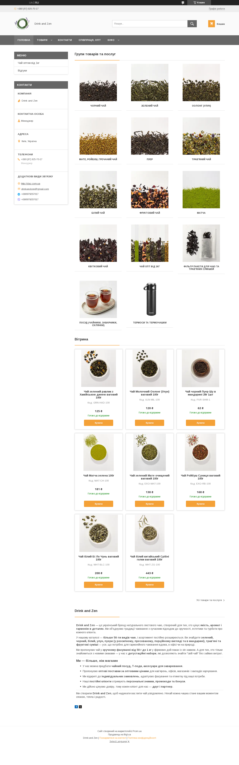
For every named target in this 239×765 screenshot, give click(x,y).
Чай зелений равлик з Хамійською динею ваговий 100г (99, 394)
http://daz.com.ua (30, 183)
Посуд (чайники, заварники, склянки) (98, 324)
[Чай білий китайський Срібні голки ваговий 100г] (149, 533)
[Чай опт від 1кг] (149, 243)
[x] (80, 707)
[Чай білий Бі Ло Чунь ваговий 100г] (98, 533)
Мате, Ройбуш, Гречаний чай (98, 159)
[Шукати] (192, 23)
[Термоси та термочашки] (149, 299)
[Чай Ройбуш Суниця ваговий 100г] (200, 452)
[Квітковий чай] (98, 243)
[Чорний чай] (98, 82)
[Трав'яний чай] (201, 136)
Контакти (65, 40)
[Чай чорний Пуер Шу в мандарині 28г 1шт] (200, 368)
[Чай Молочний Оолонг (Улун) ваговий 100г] (149, 368)
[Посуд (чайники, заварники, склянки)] (98, 299)
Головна (24, 40)
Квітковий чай (98, 266)
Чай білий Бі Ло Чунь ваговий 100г (98, 558)
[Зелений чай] (149, 82)
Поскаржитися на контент (112, 738)
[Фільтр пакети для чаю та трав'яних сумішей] (201, 243)
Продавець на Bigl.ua (119, 734)
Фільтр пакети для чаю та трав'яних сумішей (201, 267)
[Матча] (201, 189)
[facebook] (76, 707)
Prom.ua (137, 731)
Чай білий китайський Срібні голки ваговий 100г (149, 558)
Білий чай (98, 213)
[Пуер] (149, 136)
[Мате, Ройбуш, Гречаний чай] (98, 136)
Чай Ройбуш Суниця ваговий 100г (200, 477)
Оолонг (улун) (201, 106)
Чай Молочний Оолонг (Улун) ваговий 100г (149, 393)
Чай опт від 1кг (149, 266)
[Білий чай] (98, 189)
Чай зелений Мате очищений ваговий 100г (150, 477)
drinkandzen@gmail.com (35, 188)
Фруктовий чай (149, 213)
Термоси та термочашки (150, 322)
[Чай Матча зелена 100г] (98, 452)
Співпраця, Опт (90, 40)
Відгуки (22, 70)
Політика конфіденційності (142, 738)
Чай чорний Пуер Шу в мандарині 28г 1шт (200, 393)
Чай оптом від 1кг (28, 62)
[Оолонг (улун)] (201, 82)
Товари (42, 40)
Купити (99, 423)
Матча (201, 213)
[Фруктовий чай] (149, 189)
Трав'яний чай (201, 159)
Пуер (150, 159)
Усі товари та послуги (209, 600)
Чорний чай (98, 106)
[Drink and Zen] (22, 30)
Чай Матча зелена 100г (98, 475)
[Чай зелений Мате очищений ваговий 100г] (149, 452)
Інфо (111, 40)
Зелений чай (149, 106)
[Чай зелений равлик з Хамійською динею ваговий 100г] (98, 368)
